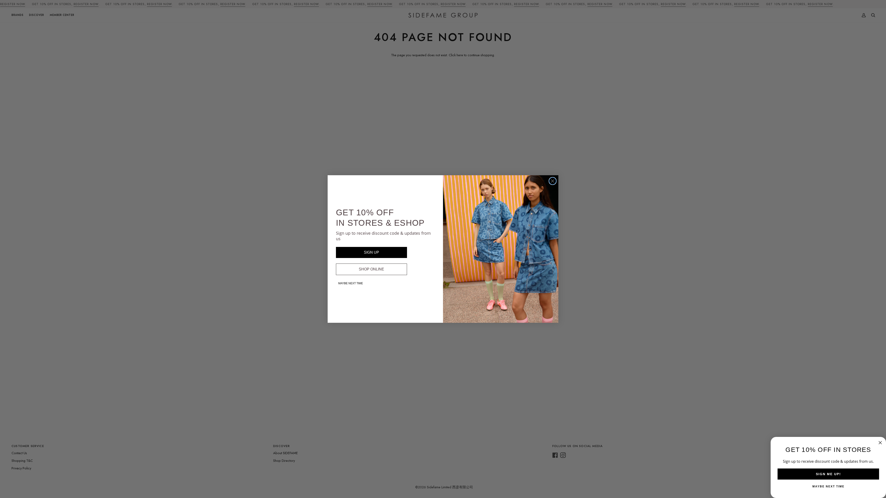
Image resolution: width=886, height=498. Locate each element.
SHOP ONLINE (371, 269)
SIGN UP (371, 252)
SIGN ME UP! (828, 474)
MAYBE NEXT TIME (350, 283)
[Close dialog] (552, 181)
